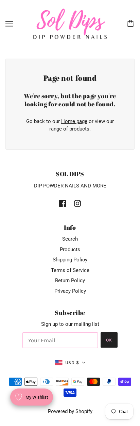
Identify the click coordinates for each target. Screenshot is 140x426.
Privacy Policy (70, 291)
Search (70, 239)
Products (70, 249)
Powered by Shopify (70, 411)
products (79, 129)
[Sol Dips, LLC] (70, 23)
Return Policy (70, 280)
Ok (109, 340)
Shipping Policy (70, 260)
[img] (62, 203)
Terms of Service (70, 270)
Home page (74, 121)
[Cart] (131, 23)
